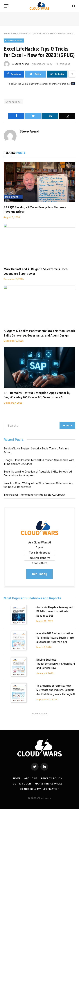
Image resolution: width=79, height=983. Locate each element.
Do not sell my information (40, 789)
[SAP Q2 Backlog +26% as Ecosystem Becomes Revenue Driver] (39, 182)
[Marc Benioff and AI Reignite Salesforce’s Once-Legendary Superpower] (39, 244)
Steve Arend (22, 64)
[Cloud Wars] (39, 6)
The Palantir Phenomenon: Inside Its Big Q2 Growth (34, 494)
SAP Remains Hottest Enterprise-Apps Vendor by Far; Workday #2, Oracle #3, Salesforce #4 (37, 395)
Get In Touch (22, 783)
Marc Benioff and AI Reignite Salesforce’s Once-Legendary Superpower (36, 271)
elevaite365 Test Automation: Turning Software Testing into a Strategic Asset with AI (55, 637)
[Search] (73, 6)
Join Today (39, 573)
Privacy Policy (51, 778)
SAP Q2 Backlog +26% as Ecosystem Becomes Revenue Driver (35, 209)
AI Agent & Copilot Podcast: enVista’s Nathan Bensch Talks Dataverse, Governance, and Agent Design (39, 333)
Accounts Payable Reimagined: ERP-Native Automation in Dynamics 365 (55, 611)
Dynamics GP (13, 101)
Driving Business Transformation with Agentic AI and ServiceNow (55, 663)
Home (7, 33)
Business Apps (14, 40)
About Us (30, 778)
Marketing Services (48, 783)
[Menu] (6, 6)
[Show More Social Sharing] (71, 74)
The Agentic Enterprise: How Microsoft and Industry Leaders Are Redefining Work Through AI (55, 689)
